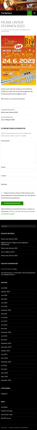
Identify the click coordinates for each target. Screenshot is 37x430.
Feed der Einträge (6, 411)
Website (4, 184)
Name (3, 167)
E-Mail (4, 176)
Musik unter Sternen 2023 (9, 255)
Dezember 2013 (6, 362)
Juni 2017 (4, 321)
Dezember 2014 (6, 343)
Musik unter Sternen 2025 (9, 248)
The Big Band (6, 13)
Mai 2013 (4, 369)
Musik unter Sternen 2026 (9, 239)
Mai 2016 (4, 328)
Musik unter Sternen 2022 (9, 111)
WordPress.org (6, 418)
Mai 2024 (4, 299)
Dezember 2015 (6, 332)
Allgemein (4, 394)
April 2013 (4, 373)
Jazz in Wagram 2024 (8, 118)
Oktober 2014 (5, 351)
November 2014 (6, 347)
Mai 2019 (4, 314)
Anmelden (4, 407)
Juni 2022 (4, 306)
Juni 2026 (4, 288)
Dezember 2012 (6, 380)
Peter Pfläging (15, 30)
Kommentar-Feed (6, 414)
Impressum (4, 427)
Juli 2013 (4, 365)
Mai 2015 (4, 339)
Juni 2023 (4, 303)
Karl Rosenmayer (6, 273)
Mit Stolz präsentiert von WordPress (18, 427)
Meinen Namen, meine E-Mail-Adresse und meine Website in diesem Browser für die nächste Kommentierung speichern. (18, 195)
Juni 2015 (4, 336)
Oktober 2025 (5, 291)
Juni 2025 (4, 295)
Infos (15, 269)
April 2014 (4, 358)
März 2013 (4, 376)
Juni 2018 (4, 317)
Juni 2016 (4, 325)
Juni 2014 (4, 354)
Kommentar (5, 141)
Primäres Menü (34, 13)
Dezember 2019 (6, 310)
